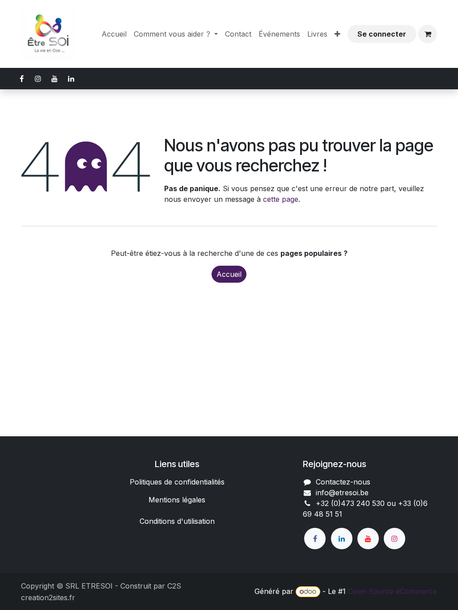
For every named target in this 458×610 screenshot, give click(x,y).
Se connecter (381, 33)
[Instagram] (394, 538)
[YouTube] (368, 538)
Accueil (229, 274)
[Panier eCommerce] (427, 34)
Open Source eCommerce (392, 591)
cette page (280, 199)
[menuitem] (114, 34)
